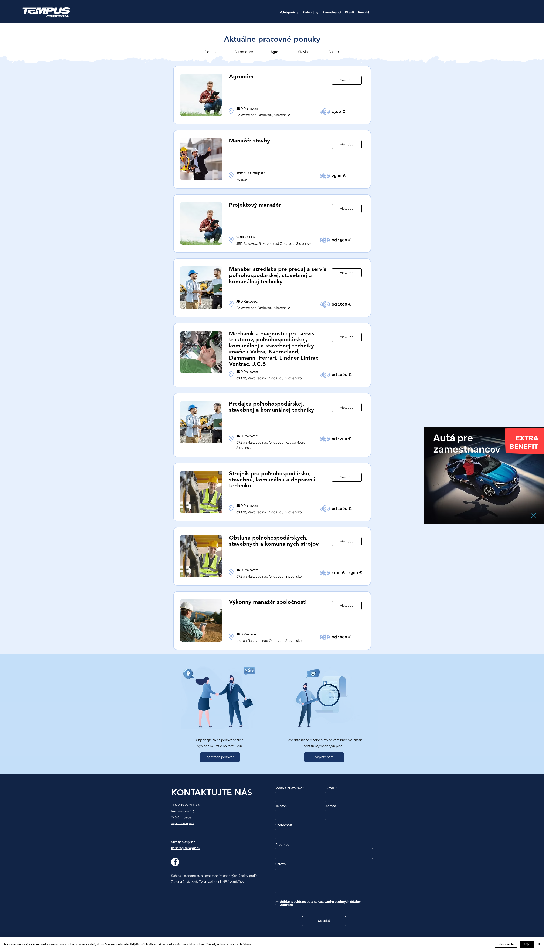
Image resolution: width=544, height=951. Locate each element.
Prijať (526, 944)
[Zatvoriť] (538, 944)
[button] (533, 515)
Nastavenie (506, 944)
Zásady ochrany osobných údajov (229, 944)
